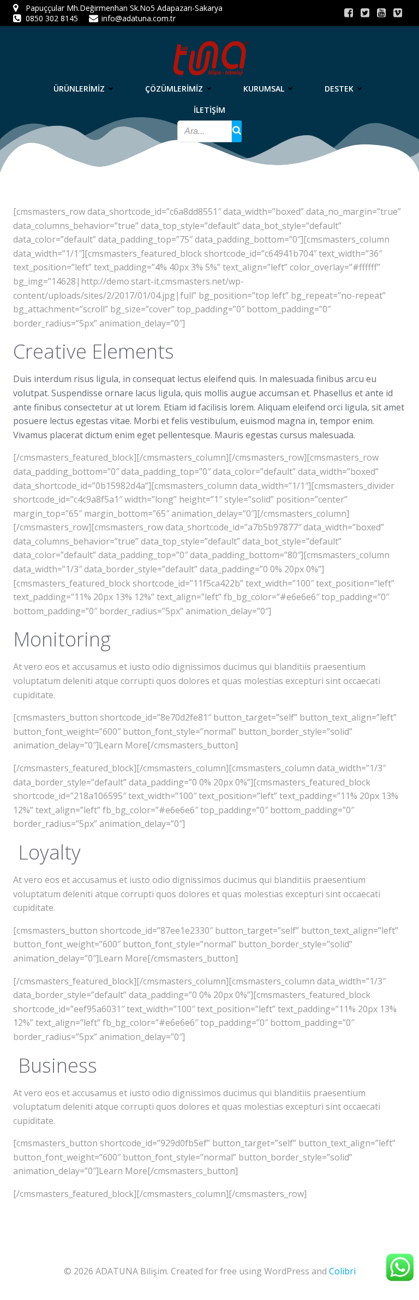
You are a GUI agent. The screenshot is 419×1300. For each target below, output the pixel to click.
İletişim (209, 110)
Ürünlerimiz (79, 88)
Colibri (342, 1271)
